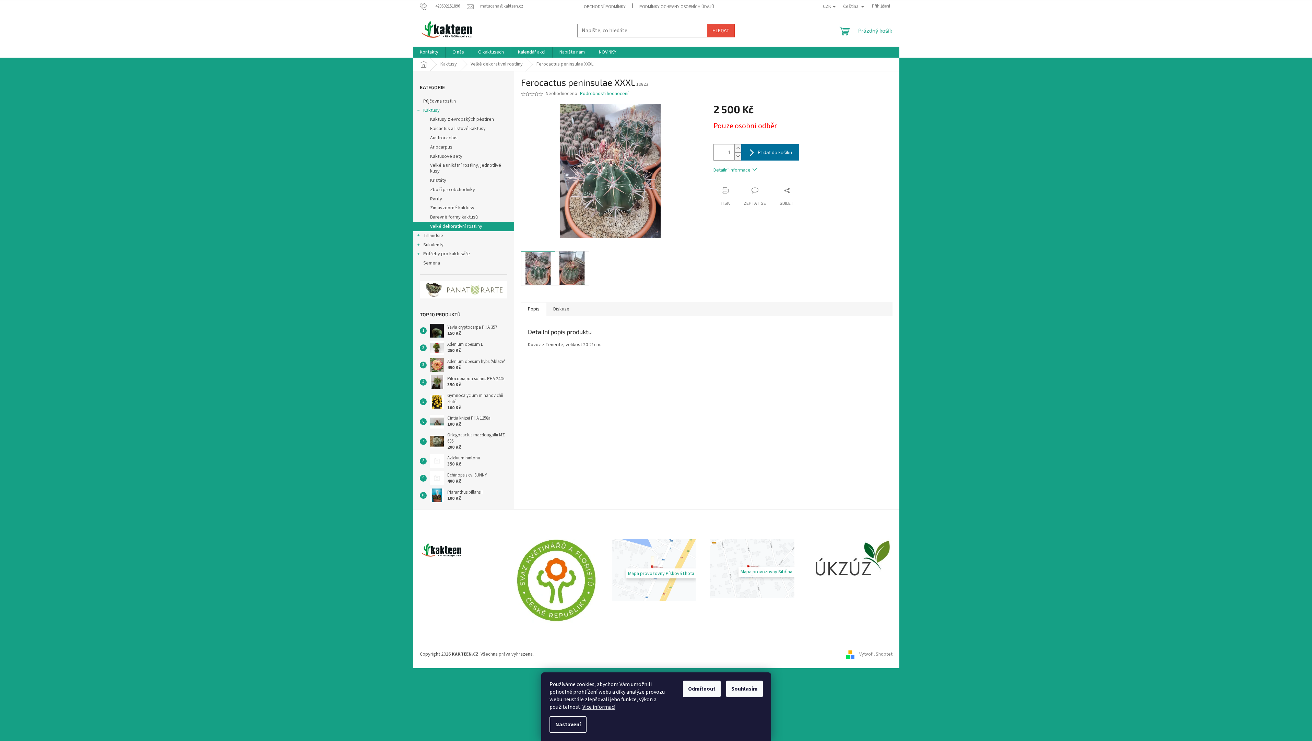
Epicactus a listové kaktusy (458, 128)
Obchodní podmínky (605, 7)
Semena (431, 263)
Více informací (598, 707)
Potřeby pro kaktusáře (446, 253)
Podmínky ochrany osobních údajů (676, 7)
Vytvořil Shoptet (876, 654)
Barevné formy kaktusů (454, 217)
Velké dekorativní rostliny (456, 226)
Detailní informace (731, 170)
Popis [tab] (534, 309)
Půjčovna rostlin (439, 101)
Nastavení (568, 724)
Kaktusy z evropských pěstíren (462, 119)
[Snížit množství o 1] (737, 156)
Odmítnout (702, 689)
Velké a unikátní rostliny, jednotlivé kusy (465, 168)
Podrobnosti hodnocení (604, 94)
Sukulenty (433, 245)
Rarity (436, 199)
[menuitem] (429, 52)
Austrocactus (444, 137)
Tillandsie (433, 235)
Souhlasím (744, 689)
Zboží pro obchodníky (452, 189)
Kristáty (438, 180)
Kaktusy (431, 110)
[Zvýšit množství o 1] (737, 148)
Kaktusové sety (446, 156)
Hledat (720, 30)
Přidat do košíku (775, 152)
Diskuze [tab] (561, 309)
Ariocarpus (441, 147)
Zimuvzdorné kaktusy (452, 207)
